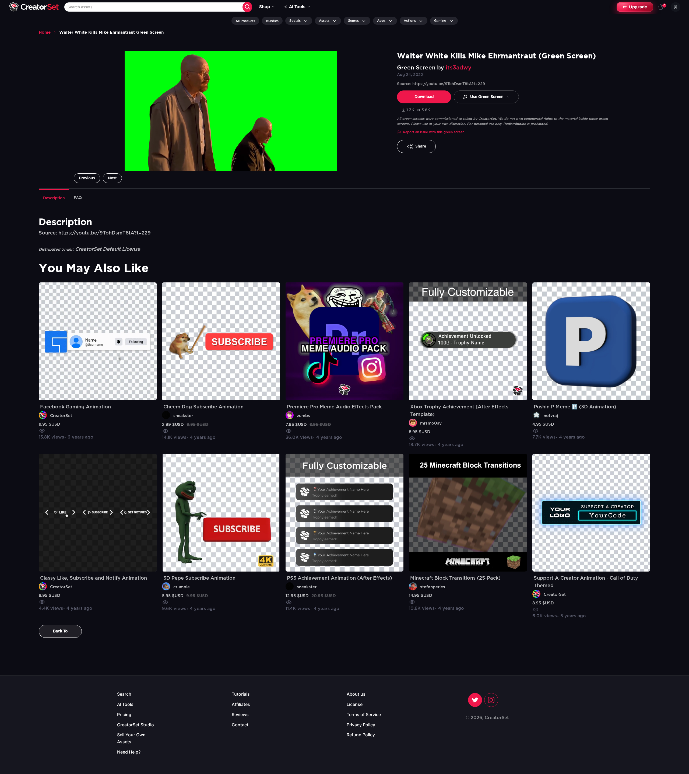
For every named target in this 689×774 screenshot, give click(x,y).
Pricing (124, 714)
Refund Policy (361, 734)
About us (356, 694)
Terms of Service (364, 714)
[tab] (54, 197)
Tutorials (241, 694)
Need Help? (128, 752)
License (355, 704)
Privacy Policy (361, 724)
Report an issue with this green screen (433, 132)
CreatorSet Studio (135, 724)
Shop (264, 6)
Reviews (240, 714)
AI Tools (125, 704)
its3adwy (459, 68)
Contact (240, 724)
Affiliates (241, 704)
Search (124, 694)
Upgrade (638, 6)
